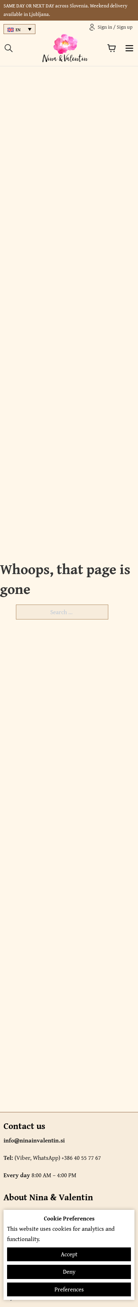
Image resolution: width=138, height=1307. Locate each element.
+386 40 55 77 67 (81, 1157)
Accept (69, 1254)
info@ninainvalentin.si (34, 1140)
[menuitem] (19, 29)
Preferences (69, 1289)
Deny (69, 1271)
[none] (19, 29)
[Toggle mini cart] (112, 48)
